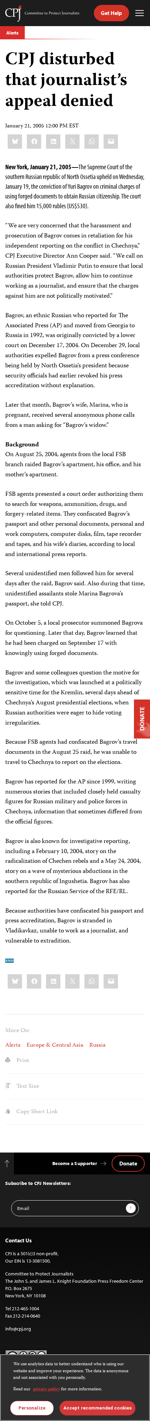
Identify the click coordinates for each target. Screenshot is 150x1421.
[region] (75, 1387)
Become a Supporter (74, 1163)
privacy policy (46, 1389)
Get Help (111, 12)
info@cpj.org (18, 1329)
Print (22, 1060)
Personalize (31, 1408)
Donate (128, 1163)
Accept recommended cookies (97, 1408)
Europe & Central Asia (55, 1045)
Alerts (12, 33)
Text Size (27, 1086)
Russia (97, 1045)
